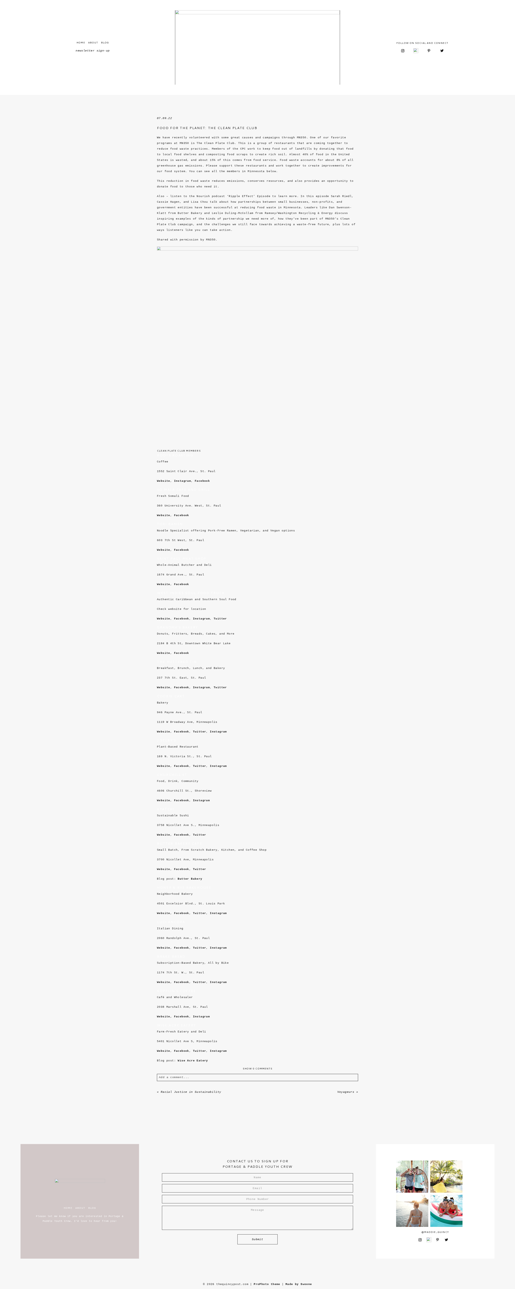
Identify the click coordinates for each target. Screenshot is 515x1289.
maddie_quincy (436, 1232)
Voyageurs (345, 1092)
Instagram (182, 481)
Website (163, 481)
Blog (105, 42)
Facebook (202, 481)
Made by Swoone (298, 1284)
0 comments (257, 1068)
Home (80, 42)
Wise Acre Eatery (193, 1060)
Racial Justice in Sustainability (191, 1092)
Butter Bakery (190, 878)
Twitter (220, 618)
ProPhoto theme (267, 1284)
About (93, 42)
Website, (164, 1016)
